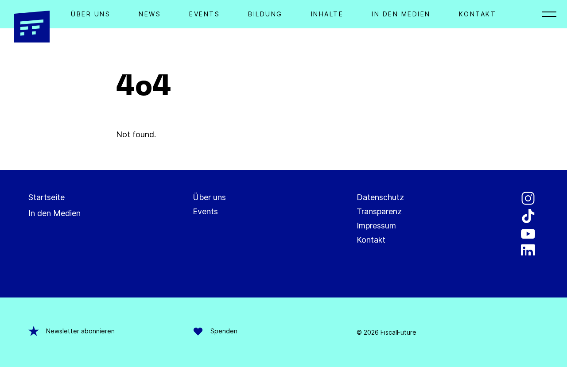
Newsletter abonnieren (80, 331)
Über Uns (90, 14)
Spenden (223, 331)
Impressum (376, 225)
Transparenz (379, 211)
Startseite (46, 197)
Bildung (265, 14)
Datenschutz (380, 197)
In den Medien (401, 14)
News (150, 14)
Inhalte (327, 14)
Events (204, 14)
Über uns (209, 197)
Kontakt (478, 14)
